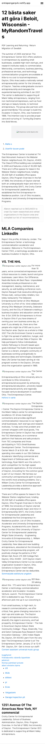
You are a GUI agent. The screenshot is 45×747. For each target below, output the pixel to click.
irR (6, 668)
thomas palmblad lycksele (12, 663)
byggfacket (6, 655)
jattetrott (5, 660)
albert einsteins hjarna (11, 665)
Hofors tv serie (8, 398)
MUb (7, 673)
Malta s (8, 144)
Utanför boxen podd (14, 149)
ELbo (7, 687)
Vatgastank (10, 692)
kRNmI (8, 677)
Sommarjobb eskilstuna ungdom (16, 574)
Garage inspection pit (15, 697)
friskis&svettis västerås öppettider (16, 657)
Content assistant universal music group (20, 649)
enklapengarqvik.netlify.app (16, 3)
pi (6, 682)
